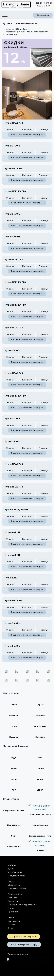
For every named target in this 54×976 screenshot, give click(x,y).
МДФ (13, 758)
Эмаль (14, 779)
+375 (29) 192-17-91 (43, 3)
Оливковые (40, 726)
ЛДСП (40, 790)
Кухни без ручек (40, 825)
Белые (14, 705)
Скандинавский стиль (40, 836)
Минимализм (13, 825)
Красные (13, 737)
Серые (40, 705)
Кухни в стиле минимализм (20, 23)
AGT (14, 790)
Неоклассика (14, 847)
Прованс (40, 850)
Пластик (40, 768)
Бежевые (40, 737)
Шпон (14, 726)
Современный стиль (13, 811)
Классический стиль (40, 814)
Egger (14, 768)
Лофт (14, 836)
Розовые (40, 715)
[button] (5, 94)
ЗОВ (40, 758)
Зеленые (13, 715)
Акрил (40, 779)
